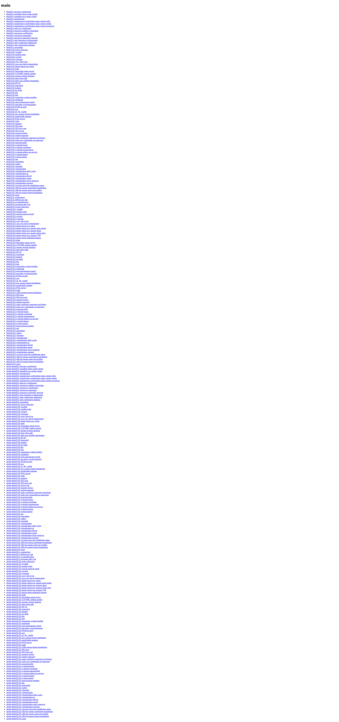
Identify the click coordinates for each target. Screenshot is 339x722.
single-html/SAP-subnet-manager (20, 490)
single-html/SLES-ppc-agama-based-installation (26, 638)
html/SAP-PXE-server (15, 119)
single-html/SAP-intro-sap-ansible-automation (25, 435)
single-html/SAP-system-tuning (19, 511)
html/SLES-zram (13, 364)
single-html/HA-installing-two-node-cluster (24, 371)
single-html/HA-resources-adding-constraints (25, 385)
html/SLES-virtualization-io (17, 342)
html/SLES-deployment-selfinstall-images (23, 238)
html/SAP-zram (12, 195)
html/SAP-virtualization (16, 169)
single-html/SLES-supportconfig (19, 664)
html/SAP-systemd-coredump (18, 147)
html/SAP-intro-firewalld (16, 78)
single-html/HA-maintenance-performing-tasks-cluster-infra (31, 376)
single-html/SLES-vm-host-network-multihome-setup (28, 709)
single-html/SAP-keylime (16, 445)
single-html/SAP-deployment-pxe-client (22, 421)
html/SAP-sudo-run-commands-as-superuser (24, 140)
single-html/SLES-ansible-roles (19, 566)
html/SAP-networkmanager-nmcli (20, 102)
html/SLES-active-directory (17, 207)
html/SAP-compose (14, 59)
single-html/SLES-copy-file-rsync (20, 576)
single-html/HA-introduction (18, 373)
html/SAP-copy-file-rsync (17, 62)
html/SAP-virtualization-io (17, 173)
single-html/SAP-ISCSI (16, 438)
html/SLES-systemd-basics (17, 311)
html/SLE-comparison (15, 197)
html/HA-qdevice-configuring (18, 28)
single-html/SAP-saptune (16, 478)
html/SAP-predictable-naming (18, 116)
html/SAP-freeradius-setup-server (20, 71)
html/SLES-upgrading (15, 331)
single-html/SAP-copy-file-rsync (19, 416)
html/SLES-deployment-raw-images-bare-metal (26, 228)
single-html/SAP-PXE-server (18, 473)
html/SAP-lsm (12, 95)
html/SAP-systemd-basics (17, 145)
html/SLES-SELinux (15, 295)
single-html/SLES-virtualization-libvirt (22, 699)
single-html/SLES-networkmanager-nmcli (23, 626)
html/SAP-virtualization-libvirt (19, 176)
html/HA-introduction (15, 19)
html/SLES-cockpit (14, 216)
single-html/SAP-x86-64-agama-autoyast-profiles (26, 545)
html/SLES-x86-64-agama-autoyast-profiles (24, 359)
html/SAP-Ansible (14, 52)
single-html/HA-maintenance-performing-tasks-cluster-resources (33, 381)
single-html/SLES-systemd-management (23, 671)
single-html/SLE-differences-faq (19, 554)
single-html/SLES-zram (16, 719)
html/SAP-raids (12, 121)
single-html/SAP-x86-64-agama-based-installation (27, 547)
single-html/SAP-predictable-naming (21, 471)
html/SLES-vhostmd (14, 335)
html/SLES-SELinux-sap (16, 297)
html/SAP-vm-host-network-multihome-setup (25, 185)
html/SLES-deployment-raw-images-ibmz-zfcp (25, 233)
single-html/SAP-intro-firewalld (19, 433)
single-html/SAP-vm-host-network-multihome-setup (28, 540)
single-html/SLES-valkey (16, 688)
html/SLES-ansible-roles (16, 212)
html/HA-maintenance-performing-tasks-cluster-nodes (28, 23)
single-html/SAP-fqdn (15, 423)
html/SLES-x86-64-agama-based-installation (24, 361)
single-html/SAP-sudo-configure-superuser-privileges (28, 492)
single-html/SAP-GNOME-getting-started (23, 428)
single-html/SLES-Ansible (17, 564)
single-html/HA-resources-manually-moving (24, 392)
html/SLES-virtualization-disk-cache (21, 340)
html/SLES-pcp (12, 278)
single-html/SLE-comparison (18, 552)
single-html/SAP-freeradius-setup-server (23, 426)
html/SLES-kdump (14, 257)
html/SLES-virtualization (16, 338)
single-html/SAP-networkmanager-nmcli (23, 457)
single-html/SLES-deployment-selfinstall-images (26, 592)
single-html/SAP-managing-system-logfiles (24, 452)
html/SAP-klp (12, 93)
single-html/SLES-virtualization (19, 692)
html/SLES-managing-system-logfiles (22, 266)
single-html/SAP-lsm (15, 450)
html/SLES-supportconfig (17, 309)
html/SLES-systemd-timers (17, 321)
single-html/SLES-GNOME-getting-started (24, 599)
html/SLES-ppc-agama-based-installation (23, 283)
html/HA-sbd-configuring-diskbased (21, 43)
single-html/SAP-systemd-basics (19, 500)
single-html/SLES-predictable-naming (22, 640)
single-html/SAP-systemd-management (22, 504)
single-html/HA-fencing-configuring (21, 366)
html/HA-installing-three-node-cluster (22, 14)
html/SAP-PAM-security (16, 107)
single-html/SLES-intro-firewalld (20, 604)
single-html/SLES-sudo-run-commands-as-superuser (28, 661)
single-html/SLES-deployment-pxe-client (23, 580)
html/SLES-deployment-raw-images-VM (23, 235)
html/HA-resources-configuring (19, 33)
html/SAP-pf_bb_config (16, 112)
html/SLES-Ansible (14, 209)
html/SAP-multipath (14, 100)
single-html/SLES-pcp (15, 633)
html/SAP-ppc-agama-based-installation (22, 114)
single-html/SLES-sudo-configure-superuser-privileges (29, 659)
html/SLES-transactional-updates (20, 326)
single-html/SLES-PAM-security (20, 630)
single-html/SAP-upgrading (17, 516)
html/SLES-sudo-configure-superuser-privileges (26, 304)
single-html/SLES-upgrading (18, 685)
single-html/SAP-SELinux (17, 480)
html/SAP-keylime (14, 90)
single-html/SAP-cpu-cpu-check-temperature (25, 419)
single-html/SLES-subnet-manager (20, 657)
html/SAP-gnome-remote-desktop (20, 76)
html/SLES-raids (13, 290)
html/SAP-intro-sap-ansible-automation (22, 81)
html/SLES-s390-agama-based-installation (23, 292)
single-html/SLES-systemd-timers (20, 676)
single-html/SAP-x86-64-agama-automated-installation (29, 542)
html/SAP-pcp (12, 109)
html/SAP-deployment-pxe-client (20, 66)
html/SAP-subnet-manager (17, 135)
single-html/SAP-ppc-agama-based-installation (25, 469)
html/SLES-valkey (14, 333)
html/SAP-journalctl (14, 85)
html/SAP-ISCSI (13, 83)
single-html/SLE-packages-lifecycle (21, 559)
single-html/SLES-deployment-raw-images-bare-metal (28, 583)
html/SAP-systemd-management (19, 150)
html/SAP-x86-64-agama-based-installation (24, 192)
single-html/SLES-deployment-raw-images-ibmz (26, 585)
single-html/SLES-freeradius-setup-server (23, 597)
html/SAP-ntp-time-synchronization (21, 104)
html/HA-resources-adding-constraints (22, 31)
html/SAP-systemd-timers (17, 154)
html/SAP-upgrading (15, 162)
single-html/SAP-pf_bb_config (19, 466)
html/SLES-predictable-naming (19, 285)
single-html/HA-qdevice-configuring (21, 383)
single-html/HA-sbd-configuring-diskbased (24, 397)
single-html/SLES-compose (17, 573)
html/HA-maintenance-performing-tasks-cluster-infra (28, 21)
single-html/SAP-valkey (16, 519)
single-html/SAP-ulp (14, 514)
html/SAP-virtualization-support (19, 183)
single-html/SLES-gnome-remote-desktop (23, 602)
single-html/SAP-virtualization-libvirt (21, 530)
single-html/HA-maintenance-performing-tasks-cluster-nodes (31, 378)
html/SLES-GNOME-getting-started (21, 245)
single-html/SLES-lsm (15, 619)
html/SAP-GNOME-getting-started (21, 73)
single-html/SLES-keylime (17, 614)
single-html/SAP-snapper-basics (19, 488)
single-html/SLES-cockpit (17, 571)
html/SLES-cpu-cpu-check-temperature (22, 223)
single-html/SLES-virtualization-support (23, 707)
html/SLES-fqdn (13, 240)
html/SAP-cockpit (13, 57)
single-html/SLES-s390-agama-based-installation (26, 647)
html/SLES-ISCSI (13, 252)
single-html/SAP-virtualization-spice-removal (25, 535)
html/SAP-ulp (12, 159)
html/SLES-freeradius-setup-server (20, 242)
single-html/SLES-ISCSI (16, 607)
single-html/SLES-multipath (18, 623)
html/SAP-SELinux (14, 126)
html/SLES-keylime (14, 259)
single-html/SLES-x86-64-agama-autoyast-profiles (27, 714)
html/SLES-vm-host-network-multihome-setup (25, 354)
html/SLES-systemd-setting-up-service (22, 319)
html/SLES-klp (12, 262)
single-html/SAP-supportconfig (19, 497)
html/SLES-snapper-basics (17, 300)
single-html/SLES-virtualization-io (20, 697)
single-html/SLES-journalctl (18, 609)
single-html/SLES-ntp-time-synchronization (24, 628)
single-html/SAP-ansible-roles (18, 409)
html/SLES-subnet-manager (18, 302)
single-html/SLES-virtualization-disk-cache (24, 695)
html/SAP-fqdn (12, 69)
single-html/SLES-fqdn (16, 595)
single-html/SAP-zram (15, 550)
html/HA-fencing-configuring (18, 12)
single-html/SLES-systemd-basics (20, 666)
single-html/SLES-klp (15, 616)
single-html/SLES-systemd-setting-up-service (25, 673)
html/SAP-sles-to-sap (15, 131)
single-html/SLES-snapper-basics (20, 654)
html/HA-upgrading (14, 47)
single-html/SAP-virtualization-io (20, 528)
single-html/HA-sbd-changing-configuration (24, 395)
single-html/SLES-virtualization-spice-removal (25, 704)
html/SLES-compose (15, 219)
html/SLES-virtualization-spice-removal (22, 350)
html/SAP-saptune (14, 123)
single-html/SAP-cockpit (16, 411)
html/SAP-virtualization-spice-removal (22, 181)
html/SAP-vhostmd (14, 166)
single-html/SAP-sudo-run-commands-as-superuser (27, 495)
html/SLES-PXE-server (16, 288)
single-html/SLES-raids (16, 645)
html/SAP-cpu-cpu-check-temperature (22, 64)
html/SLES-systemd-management (20, 316)
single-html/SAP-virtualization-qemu (21, 533)
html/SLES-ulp (12, 328)
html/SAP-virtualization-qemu (18, 178)
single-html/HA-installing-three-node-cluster (24, 369)
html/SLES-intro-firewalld (17, 250)
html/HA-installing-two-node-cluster (21, 16)
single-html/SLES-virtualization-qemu (22, 702)
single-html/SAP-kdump (16, 442)
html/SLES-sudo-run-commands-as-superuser (25, 307)
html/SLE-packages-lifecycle (18, 204)
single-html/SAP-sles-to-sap (18, 485)
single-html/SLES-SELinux (17, 649)
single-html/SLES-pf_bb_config (19, 635)
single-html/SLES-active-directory (20, 561)
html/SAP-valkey (13, 164)
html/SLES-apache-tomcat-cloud (20, 214)
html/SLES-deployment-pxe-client (20, 226)
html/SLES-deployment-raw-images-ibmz (23, 231)
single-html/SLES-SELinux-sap (19, 652)
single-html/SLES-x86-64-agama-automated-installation (29, 711)
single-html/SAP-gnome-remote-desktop (23, 430)
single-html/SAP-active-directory (20, 404)
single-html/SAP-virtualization (19, 523)
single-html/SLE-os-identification (20, 557)
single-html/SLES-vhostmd (17, 690)
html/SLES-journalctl (15, 254)
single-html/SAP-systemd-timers (19, 509)
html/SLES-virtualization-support (20, 352)
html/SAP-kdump (13, 88)
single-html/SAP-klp (14, 447)
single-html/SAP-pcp (15, 464)
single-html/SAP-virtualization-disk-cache (23, 526)
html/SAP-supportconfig (16, 142)
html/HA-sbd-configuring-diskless (20, 45)
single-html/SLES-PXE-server (19, 642)
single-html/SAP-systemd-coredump (21, 502)
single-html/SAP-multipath (17, 454)
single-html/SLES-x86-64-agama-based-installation (27, 716)
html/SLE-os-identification (17, 202)
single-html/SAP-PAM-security (19, 461)
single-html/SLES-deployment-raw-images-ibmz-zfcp (28, 588)
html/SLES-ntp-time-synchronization (21, 273)
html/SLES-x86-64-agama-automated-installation (26, 357)
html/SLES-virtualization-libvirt (19, 345)
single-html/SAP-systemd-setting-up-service (24, 507)
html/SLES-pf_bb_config (17, 281)
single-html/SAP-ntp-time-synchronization (24, 459)
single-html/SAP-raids (15, 476)
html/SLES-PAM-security (17, 276)
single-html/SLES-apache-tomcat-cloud (22, 569)
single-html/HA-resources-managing (21, 390)
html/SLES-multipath (15, 269)
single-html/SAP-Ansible (16, 407)
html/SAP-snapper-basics (16, 133)
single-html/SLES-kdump (17, 611)
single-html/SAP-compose (17, 414)
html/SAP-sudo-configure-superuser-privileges (25, 138)
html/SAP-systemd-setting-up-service (21, 152)
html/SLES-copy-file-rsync (17, 221)
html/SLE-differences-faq (17, 200)
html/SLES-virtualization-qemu (19, 347)
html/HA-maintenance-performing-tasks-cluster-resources (30, 26)
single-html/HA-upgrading (17, 402)
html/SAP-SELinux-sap (16, 128)
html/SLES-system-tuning (17, 323)
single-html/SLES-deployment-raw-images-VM (26, 590)
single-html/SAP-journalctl (17, 440)
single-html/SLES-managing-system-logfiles (24, 621)
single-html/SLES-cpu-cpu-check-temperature (25, 578)
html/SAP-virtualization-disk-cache (21, 171)
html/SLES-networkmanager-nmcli (21, 271)
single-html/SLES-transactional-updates (22, 680)
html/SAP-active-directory (17, 50)
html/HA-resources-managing (18, 35)
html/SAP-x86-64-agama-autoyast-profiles (24, 190)
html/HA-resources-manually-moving (22, 38)
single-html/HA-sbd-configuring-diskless (23, 400)
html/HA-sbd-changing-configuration (21, 40)
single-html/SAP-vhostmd (17, 521)
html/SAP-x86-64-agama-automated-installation (26, 188)
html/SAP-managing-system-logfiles (21, 97)
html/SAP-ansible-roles (16, 54)
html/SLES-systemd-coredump (19, 314)
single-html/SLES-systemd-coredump (22, 669)
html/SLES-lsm (12, 264)
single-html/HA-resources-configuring (22, 388)
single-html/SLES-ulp (15, 683)
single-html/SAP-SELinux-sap (19, 483)
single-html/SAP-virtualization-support (22, 538)
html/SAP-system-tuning (16, 157)
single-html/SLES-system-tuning (20, 678)
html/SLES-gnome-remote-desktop (20, 247)
